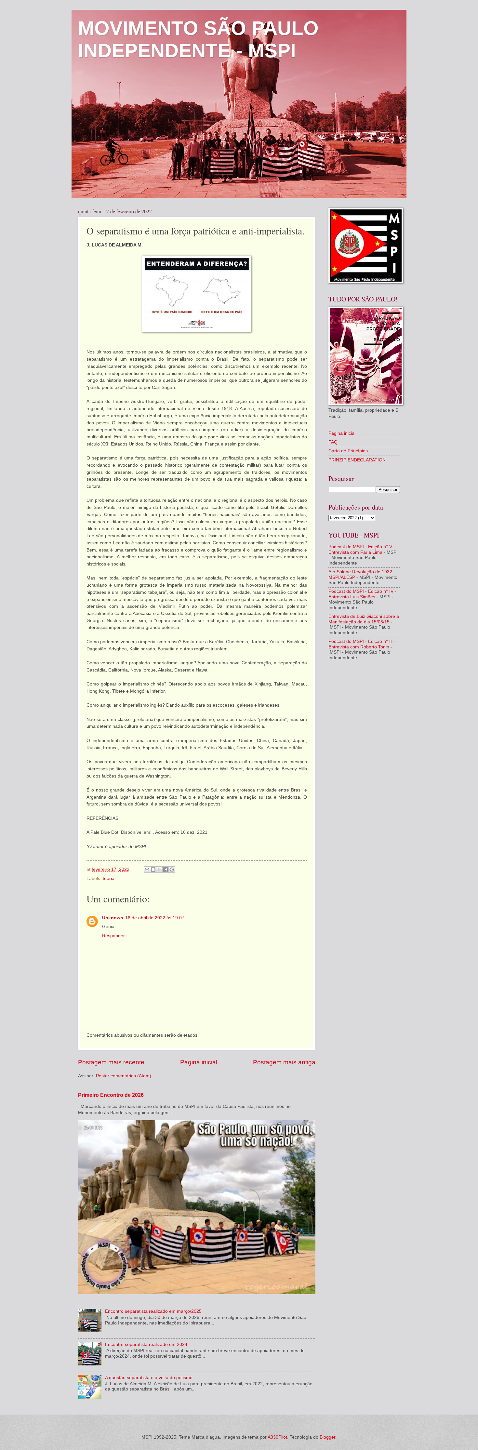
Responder (113, 935)
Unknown (112, 917)
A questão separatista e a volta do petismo (149, 1377)
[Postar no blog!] (153, 869)
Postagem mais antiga (284, 1062)
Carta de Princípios (348, 450)
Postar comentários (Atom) (123, 1075)
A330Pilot (277, 1437)
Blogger (327, 1437)
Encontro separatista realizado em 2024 (146, 1344)
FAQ (333, 442)
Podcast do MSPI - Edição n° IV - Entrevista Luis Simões (362, 594)
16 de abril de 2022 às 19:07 (154, 917)
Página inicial (198, 1062)
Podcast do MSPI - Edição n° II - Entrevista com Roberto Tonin (361, 644)
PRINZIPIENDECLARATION (357, 460)
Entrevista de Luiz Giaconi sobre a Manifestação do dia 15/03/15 (363, 619)
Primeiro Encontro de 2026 (111, 1095)
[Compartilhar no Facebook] (165, 869)
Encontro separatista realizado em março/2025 (153, 1311)
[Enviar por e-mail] (147, 869)
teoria (108, 878)
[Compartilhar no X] (159, 869)
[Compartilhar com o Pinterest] (171, 869)
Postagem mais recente (111, 1062)
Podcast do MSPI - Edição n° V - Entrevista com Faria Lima (361, 549)
